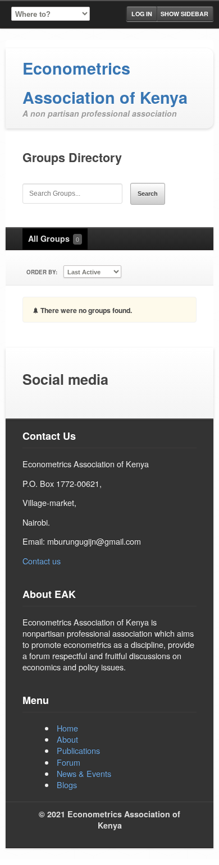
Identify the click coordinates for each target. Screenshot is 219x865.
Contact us (41, 561)
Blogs (67, 784)
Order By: (41, 272)
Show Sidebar (184, 14)
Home (67, 728)
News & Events (84, 773)
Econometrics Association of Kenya (105, 83)
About (67, 739)
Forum (68, 762)
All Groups (53, 238)
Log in (141, 14)
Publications (78, 750)
